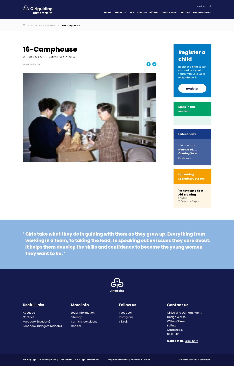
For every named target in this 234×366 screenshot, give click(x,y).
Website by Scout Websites (194, 359)
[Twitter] (154, 64)
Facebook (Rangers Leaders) (42, 326)
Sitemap (76, 317)
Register (192, 89)
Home (107, 12)
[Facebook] (148, 64)
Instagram (126, 317)
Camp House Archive (43, 25)
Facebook (125, 313)
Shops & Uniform (147, 12)
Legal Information (83, 313)
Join (131, 12)
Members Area (202, 12)
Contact (185, 12)
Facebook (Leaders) (36, 322)
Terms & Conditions (84, 322)
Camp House (168, 12)
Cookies (201, 6)
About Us (120, 12)
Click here (191, 341)
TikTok (123, 322)
